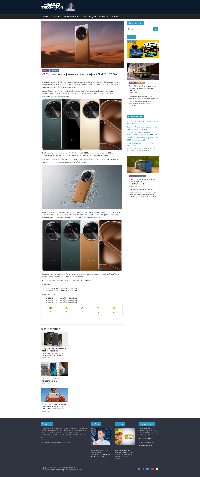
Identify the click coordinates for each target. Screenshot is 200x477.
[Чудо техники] (59, 3)
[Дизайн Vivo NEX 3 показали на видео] (54, 363)
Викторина (103, 17)
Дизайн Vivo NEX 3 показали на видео (50, 379)
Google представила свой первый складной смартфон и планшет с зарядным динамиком (54, 352)
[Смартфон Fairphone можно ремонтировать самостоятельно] (143, 157)
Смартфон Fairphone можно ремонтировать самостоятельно (142, 181)
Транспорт (140, 83)
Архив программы (71, 17)
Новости (45, 17)
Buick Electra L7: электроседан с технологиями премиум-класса (143, 88)
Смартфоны (54, 70)
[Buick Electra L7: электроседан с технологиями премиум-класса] (143, 64)
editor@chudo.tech (145, 438)
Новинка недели (89, 17)
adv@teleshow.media (146, 446)
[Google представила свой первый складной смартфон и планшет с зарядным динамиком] (54, 333)
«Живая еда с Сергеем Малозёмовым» (122, 451)
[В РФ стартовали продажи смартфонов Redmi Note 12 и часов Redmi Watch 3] (54, 389)
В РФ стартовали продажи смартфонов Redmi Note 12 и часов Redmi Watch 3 (54, 406)
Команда (114, 17)
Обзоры (57, 17)
